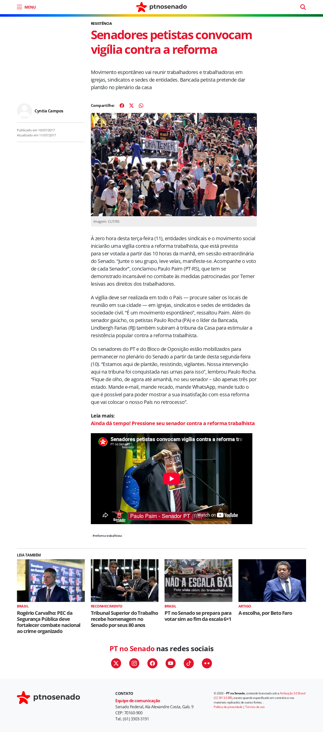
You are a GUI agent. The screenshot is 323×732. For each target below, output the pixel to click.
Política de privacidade (228, 707)
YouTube (171, 663)
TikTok (189, 663)
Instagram (134, 663)
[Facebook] (122, 105)
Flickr (207, 663)
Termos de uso (255, 707)
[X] (131, 105)
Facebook (152, 663)
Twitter (116, 663)
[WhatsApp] (141, 105)
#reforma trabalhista (107, 535)
